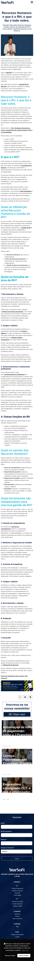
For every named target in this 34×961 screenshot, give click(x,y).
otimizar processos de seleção (12, 311)
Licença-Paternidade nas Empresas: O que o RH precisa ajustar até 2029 (17, 763)
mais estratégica (26, 191)
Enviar (17, 858)
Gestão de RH (26, 228)
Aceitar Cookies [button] (24, 955)
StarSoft (9, 72)
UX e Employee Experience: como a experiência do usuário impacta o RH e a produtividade (16, 130)
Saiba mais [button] (24, 950)
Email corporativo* (6, 831)
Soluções (17, 882)
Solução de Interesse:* (7, 847)
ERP (17, 899)
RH (17, 886)
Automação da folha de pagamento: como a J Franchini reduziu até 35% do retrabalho (18, 734)
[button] (20, 697)
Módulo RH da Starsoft (10, 665)
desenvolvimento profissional (14, 374)
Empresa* (3, 839)
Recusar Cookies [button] (10, 955)
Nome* (3, 823)
